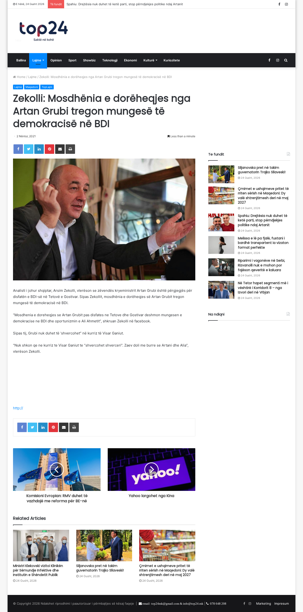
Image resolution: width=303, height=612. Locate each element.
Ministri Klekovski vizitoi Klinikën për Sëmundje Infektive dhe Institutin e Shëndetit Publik (38, 570)
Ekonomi (130, 60)
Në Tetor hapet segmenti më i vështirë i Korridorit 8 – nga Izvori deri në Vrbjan (263, 288)
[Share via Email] (60, 149)
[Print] (70, 149)
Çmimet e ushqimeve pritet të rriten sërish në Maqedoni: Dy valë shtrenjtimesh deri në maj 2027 (167, 570)
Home (21, 77)
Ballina (21, 60)
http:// (18, 408)
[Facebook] (18, 149)
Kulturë (148, 60)
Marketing (263, 603)
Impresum (281, 603)
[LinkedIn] (39, 149)
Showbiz (89, 60)
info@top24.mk (193, 603)
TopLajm (47, 87)
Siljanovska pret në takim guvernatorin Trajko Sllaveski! (100, 568)
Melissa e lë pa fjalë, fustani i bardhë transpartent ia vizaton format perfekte (263, 243)
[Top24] (44, 31)
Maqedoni (32, 87)
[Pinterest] (49, 149)
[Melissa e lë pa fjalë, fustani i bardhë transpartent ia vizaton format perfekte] (221, 245)
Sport (72, 60)
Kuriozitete (172, 60)
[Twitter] (28, 149)
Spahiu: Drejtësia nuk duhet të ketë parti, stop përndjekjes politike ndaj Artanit (262, 220)
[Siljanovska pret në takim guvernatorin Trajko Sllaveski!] (104, 545)
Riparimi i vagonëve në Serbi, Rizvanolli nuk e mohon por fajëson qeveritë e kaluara (261, 265)
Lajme (36, 60)
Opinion (56, 60)
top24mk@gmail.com (165, 603)
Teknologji (109, 60)
